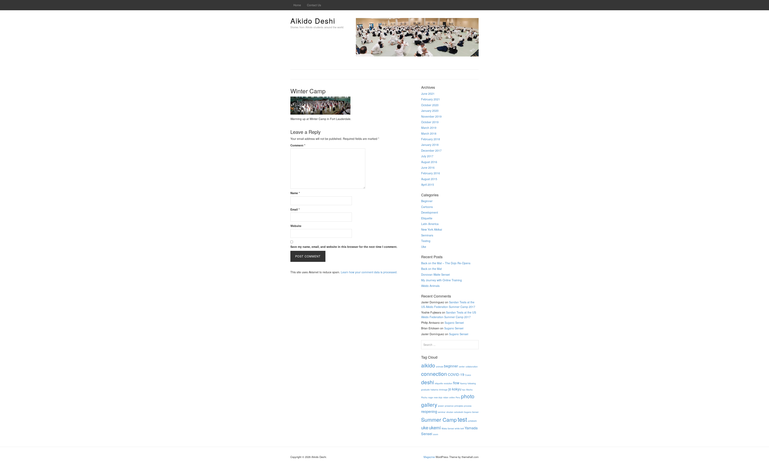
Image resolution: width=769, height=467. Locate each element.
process (467, 405)
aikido (428, 365)
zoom (435, 434)
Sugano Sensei (454, 323)
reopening (429, 411)
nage (430, 397)
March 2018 (428, 133)
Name (295, 193)
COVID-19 (456, 374)
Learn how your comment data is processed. (369, 272)
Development (429, 212)
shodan (449, 412)
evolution (448, 383)
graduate (425, 389)
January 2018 (430, 145)
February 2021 (430, 99)
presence (449, 405)
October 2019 (430, 122)
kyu (463, 389)
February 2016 (430, 173)
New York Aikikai (431, 229)
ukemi (435, 427)
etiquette (439, 383)
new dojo (438, 397)
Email (295, 209)
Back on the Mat (431, 269)
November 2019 (431, 116)
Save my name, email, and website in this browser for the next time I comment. (343, 247)
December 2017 (431, 150)
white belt (459, 428)
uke (424, 427)
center (462, 366)
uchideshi (472, 420)
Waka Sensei (448, 428)
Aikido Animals (430, 286)
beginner (451, 365)
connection (434, 373)
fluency (463, 383)
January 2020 (430, 111)
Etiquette (426, 218)
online (452, 397)
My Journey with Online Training (441, 280)
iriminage (443, 389)
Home (297, 5)
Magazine (429, 457)
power (441, 405)
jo (449, 388)
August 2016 (429, 162)
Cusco (468, 374)
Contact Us (314, 5)
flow (456, 382)
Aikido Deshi (312, 20)
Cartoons (427, 207)
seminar (442, 412)
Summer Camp (439, 419)
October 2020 (430, 105)
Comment (297, 145)
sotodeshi (458, 412)
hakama (434, 389)
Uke (423, 247)
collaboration (472, 366)
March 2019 (428, 128)
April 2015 (427, 185)
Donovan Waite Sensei (435, 274)
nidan (445, 397)
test (462, 419)
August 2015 (429, 179)
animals (439, 366)
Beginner (427, 201)
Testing (425, 241)
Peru (458, 397)
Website (295, 226)
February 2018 (430, 139)
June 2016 (428, 167)
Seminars (427, 235)
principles (458, 405)
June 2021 (428, 94)
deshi (427, 382)
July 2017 (427, 156)
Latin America (430, 224)
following (472, 383)
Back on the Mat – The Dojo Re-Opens (445, 263)
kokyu (456, 388)
